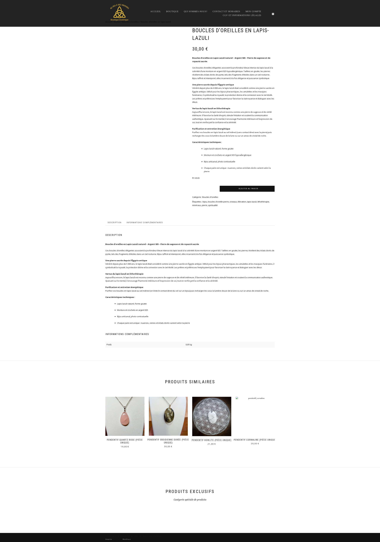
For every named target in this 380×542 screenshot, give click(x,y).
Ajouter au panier (248, 189)
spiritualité (213, 205)
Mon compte (253, 11)
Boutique (172, 11)
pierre (204, 205)
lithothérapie (263, 201)
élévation (242, 201)
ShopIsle (108, 539)
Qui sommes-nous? (195, 11)
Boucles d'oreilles (210, 197)
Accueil (155, 11)
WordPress (126, 539)
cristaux (233, 201)
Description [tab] (115, 222)
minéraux (196, 205)
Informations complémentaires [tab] (145, 222)
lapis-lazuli (252, 201)
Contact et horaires (226, 11)
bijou (205, 201)
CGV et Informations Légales (242, 15)
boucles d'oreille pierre (218, 201)
